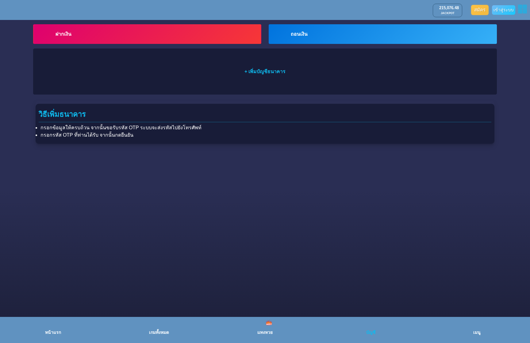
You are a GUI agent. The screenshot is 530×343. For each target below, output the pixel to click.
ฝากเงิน (63, 34)
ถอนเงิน (299, 34)
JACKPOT (448, 13)
